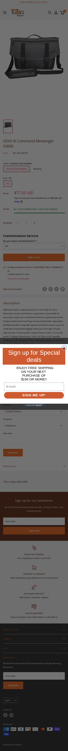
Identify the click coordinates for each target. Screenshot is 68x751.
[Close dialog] (64, 347)
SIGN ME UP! (34, 395)
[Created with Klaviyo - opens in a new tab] (34, 405)
